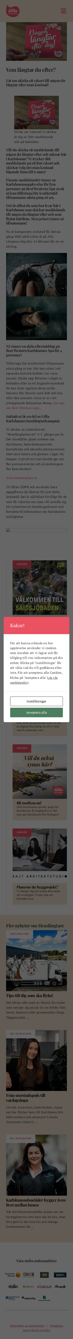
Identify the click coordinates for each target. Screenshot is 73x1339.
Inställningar (36, 701)
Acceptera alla (36, 712)
